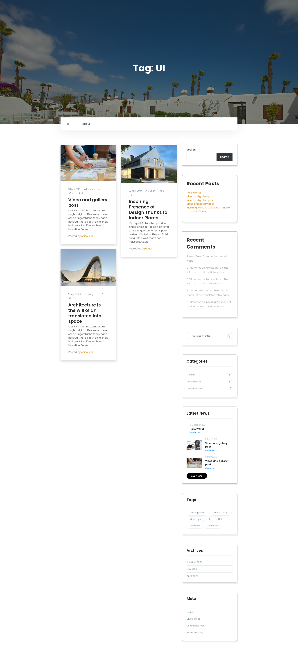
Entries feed (193, 618)
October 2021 (194, 562)
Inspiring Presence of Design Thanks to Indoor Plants (148, 210)
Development (197, 512)
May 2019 (192, 569)
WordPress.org (195, 632)
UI (209, 519)
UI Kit (219, 519)
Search (191, 149)
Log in (190, 612)
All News (196, 476)
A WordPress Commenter (202, 256)
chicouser (87, 236)
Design (151, 190)
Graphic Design (220, 512)
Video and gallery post (87, 202)
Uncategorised (195, 388)
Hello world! (194, 192)
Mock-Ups (195, 519)
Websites (195, 525)
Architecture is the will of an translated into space (84, 313)
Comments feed (196, 625)
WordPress (212, 525)
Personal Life (93, 189)
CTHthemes (194, 268)
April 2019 (192, 576)
